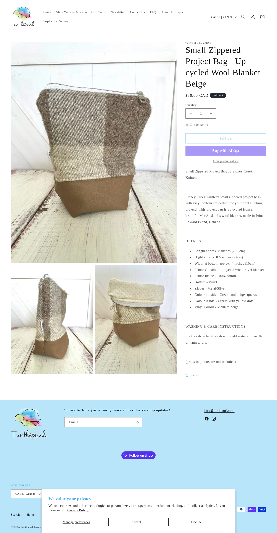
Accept (136, 522)
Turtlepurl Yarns (31, 527)
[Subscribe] (137, 422)
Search (15, 514)
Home (31, 514)
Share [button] (194, 375)
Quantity (190, 104)
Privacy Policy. (78, 510)
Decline (196, 522)
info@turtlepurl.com (219, 410)
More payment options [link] (225, 161)
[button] (71, 12)
